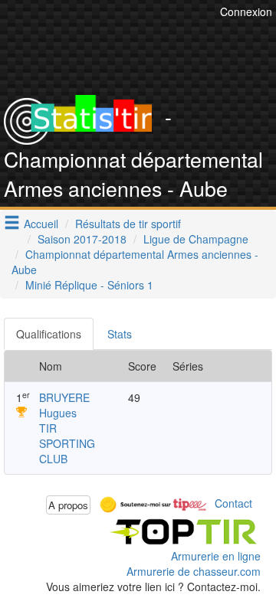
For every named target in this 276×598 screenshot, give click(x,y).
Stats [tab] (119, 333)
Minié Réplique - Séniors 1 (89, 284)
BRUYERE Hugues (64, 405)
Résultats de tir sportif (128, 223)
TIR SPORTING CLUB (67, 443)
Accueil (41, 223)
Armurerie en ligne (216, 556)
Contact (233, 503)
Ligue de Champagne (195, 239)
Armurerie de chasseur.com (194, 571)
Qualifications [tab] (48, 333)
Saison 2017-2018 (82, 239)
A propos (68, 505)
